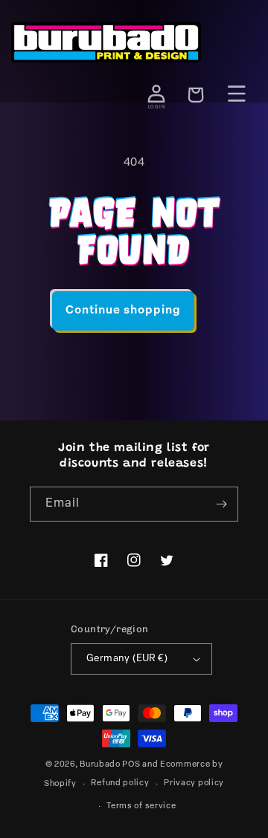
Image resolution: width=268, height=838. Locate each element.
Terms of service (141, 806)
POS (131, 765)
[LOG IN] (156, 94)
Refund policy (120, 783)
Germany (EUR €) (127, 658)
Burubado (100, 765)
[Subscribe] (221, 504)
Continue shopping (123, 310)
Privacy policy (194, 783)
